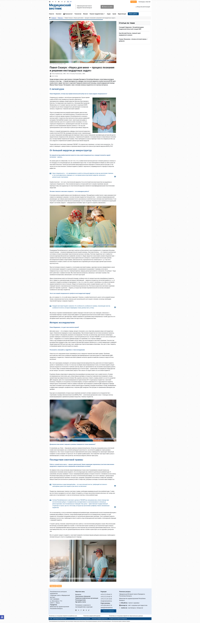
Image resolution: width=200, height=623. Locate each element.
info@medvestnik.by (106, 601)
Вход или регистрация (143, 7)
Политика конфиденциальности (100, 618)
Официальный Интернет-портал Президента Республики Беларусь (132, 595)
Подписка (133, 1)
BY (71, 1)
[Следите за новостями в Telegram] (61, 2)
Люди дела (53, 586)
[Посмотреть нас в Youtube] (58, 2)
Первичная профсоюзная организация (86, 598)
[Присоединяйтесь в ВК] (52, 2)
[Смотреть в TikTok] (64, 2)
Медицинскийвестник (60, 6)
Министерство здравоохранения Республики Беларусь (132, 599)
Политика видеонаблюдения (91, 616)
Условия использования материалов (118, 618)
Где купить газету (80, 602)
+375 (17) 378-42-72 (106, 594)
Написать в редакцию (108, 610)
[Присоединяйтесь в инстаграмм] (49, 2)
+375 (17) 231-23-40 (106, 599)
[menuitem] (52, 14)
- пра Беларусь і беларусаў (132, 608)
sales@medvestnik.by (107, 607)
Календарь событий (144, 2)
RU (68, 1)
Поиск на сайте (107, 7)
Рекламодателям (80, 600)
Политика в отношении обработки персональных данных (126, 616)
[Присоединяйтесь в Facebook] (55, 2)
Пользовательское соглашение (82, 618)
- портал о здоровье (130, 603)
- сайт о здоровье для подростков (134, 605)
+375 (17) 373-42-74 (106, 596)
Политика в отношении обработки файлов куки (63, 616)
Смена (59, 586)
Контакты (78, 594)
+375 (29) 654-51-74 (106, 605)
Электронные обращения (82, 596)
